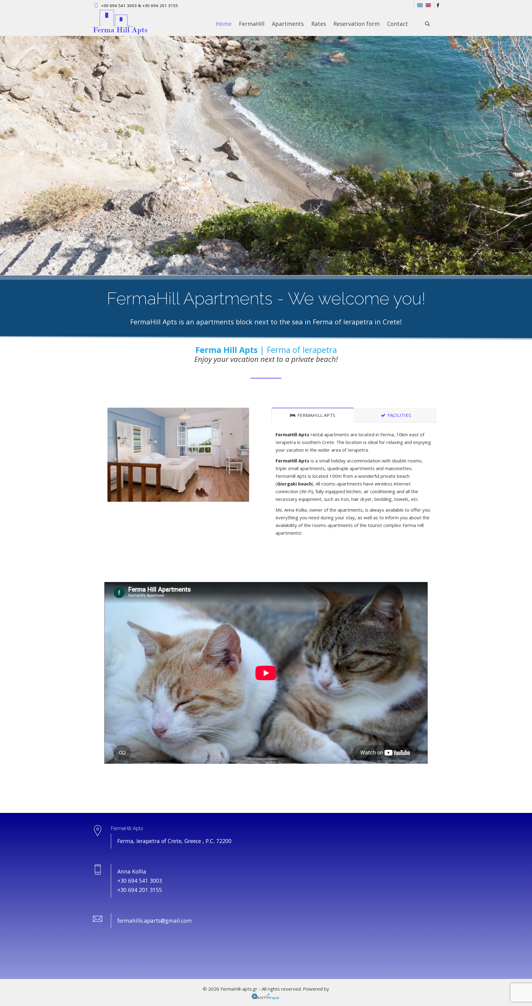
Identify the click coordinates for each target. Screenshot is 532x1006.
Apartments (288, 23)
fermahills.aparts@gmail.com (154, 920)
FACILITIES (398, 415)
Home (224, 23)
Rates (318, 23)
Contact (397, 23)
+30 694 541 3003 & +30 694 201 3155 (139, 5)
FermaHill (251, 23)
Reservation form (356, 23)
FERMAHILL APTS (315, 415)
